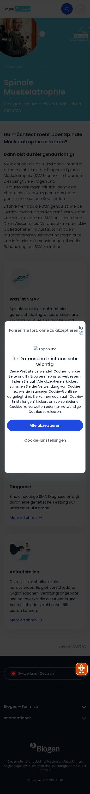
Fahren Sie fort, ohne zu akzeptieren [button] (43, 330)
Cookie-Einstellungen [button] (45, 440)
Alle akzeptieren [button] (45, 425)
